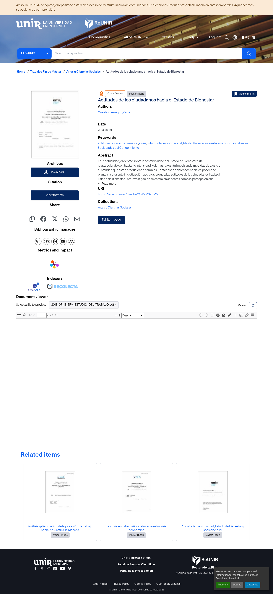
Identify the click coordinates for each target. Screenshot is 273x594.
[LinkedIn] (55, 568)
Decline (237, 585)
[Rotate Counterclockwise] (206, 315)
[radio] (230, 314)
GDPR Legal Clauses (168, 584)
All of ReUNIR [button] (134, 37)
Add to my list (246, 94)
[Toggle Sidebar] (19, 315)
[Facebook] (35, 568)
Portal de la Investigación (136, 570)
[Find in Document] (24, 315)
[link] (55, 172)
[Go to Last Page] (56, 315)
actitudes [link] (104, 143)
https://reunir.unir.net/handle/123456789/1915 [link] (128, 194)
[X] (42, 568)
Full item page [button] (111, 219)
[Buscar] (249, 53)
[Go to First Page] (30, 315)
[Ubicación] (69, 568)
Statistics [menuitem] (167, 37)
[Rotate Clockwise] (200, 315)
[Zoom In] (119, 315)
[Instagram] (48, 568)
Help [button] (191, 37)
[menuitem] (135, 37)
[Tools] (252, 315)
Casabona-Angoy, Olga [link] (114, 112)
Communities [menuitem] (99, 37)
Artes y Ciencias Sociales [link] (83, 71)
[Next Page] (53, 315)
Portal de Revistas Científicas (136, 564)
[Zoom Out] (116, 315)
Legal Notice (100, 584)
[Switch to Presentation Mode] (212, 315)
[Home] (46, 23)
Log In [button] (214, 37)
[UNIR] (54, 562)
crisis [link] (142, 143)
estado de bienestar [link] (125, 143)
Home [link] (21, 71)
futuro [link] (151, 143)
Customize (252, 585)
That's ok (223, 585)
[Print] (218, 315)
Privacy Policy (121, 584)
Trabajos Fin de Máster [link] (45, 71)
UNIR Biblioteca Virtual (136, 558)
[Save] (223, 315)
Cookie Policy (142, 584)
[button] (227, 37)
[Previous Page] (34, 315)
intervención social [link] (169, 143)
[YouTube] (62, 568)
